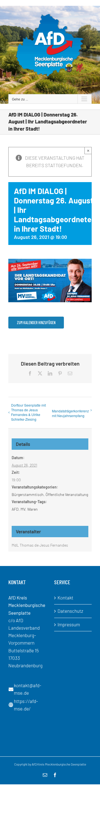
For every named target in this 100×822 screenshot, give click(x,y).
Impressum (69, 624)
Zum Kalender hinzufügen (36, 322)
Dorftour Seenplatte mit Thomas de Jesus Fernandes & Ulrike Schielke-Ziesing (28, 412)
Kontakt (65, 597)
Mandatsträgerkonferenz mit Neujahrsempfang (70, 413)
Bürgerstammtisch (28, 494)
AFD (15, 509)
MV (23, 509)
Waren (32, 509)
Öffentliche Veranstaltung (67, 494)
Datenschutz (70, 611)
